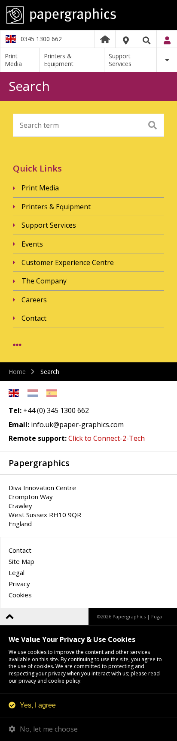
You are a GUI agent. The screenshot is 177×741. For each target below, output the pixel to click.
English (14, 393)
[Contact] (126, 40)
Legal (16, 572)
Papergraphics (88, 15)
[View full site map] (17, 345)
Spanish (51, 393)
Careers (34, 299)
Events (32, 244)
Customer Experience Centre (67, 262)
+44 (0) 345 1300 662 (56, 410)
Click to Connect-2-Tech (106, 438)
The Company (44, 281)
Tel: (15, 410)
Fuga (156, 616)
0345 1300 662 (41, 39)
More (167, 60)
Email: (19, 424)
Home (105, 39)
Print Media (13, 60)
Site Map (21, 561)
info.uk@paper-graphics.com (77, 424)
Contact (33, 318)
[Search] (146, 40)
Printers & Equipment (58, 60)
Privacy (19, 583)
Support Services (120, 60)
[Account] (167, 40)
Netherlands (32, 393)
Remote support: (38, 438)
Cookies (20, 594)
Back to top (9, 616)
